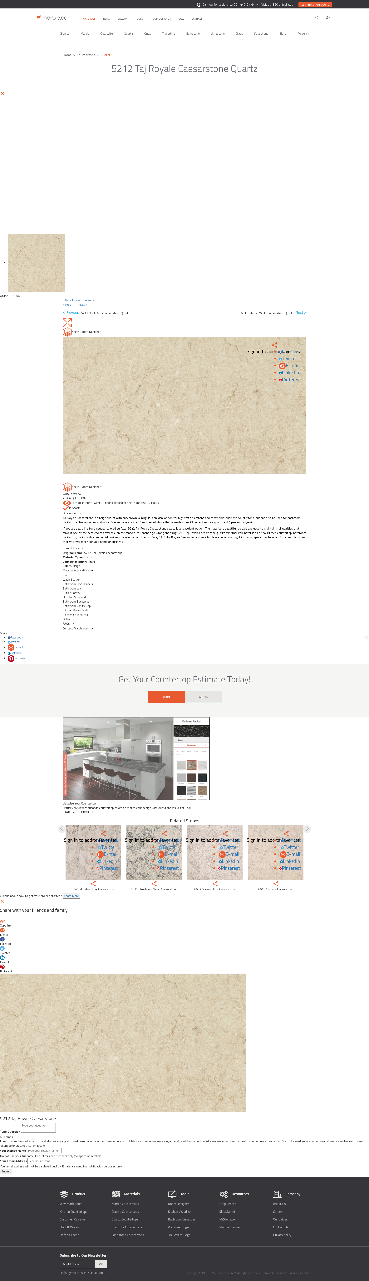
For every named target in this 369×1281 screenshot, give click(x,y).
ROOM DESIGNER (161, 19)
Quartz (128, 33)
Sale (181, 19)
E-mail (292, 365)
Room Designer (178, 1203)
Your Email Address (13, 1161)
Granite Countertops (125, 1211)
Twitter (289, 358)
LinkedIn (290, 372)
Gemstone (193, 33)
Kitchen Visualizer (180, 1211)
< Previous (72, 312)
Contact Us (280, 1227)
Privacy (293, 1273)
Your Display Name (13, 1150)
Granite (64, 33)
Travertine (168, 33)
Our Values (280, 1219)
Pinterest (291, 379)
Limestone (218, 33)
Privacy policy (282, 1235)
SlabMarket (227, 1211)
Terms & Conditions (275, 1273)
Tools (139, 19)
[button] (328, 17)
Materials (89, 19)
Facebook (291, 351)
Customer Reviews (72, 1219)
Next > (83, 304)
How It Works (69, 1227)
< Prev (67, 304)
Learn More (71, 895)
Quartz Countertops (124, 1219)
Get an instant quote (315, 5)
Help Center (227, 1203)
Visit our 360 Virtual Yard (277, 4)
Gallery (122, 19)
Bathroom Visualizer (181, 1219)
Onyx (147, 33)
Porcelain (303, 33)
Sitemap (303, 1273)
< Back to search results (78, 300)
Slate (282, 33)
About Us (279, 1203)
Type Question (10, 1131)
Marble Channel (229, 1227)
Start (166, 697)
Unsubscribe (98, 1272)
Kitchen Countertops (73, 1211)
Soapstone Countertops (127, 1235)
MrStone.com (228, 1219)
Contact (197, 19)
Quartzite (106, 33)
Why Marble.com (71, 1203)
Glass (239, 33)
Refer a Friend (69, 1235)
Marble (85, 33)
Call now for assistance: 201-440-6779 (228, 4)
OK (101, 1264)
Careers (278, 1211)
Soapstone (261, 33)
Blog (106, 19)
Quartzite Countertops (126, 1227)
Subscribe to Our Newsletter (83, 1255)
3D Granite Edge (179, 1235)
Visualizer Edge (178, 1227)
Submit (6, 1171)
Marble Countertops (125, 1203)
